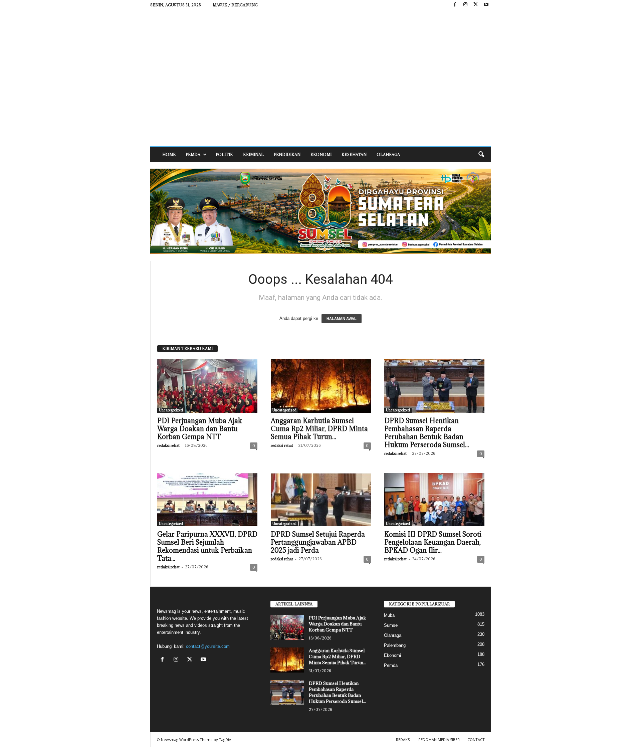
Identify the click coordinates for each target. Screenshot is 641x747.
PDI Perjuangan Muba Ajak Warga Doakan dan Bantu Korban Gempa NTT (199, 428)
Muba (389, 615)
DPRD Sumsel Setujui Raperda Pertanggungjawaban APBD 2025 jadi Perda (318, 542)
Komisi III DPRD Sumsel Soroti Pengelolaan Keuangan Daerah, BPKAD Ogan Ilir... (432, 542)
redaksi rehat (168, 445)
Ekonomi (321, 154)
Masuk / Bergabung (235, 4)
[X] (476, 5)
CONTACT (476, 739)
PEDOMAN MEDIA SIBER (439, 739)
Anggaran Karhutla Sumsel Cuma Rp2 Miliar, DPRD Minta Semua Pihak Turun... (319, 428)
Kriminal (253, 154)
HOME (169, 154)
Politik (224, 154)
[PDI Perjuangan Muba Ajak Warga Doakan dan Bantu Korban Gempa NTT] (207, 386)
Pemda (193, 154)
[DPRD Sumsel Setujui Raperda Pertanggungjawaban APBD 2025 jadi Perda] (321, 499)
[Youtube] (486, 5)
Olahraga (388, 154)
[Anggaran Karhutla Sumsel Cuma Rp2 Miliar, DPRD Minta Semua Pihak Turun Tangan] (321, 386)
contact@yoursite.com (208, 646)
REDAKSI (403, 739)
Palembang (395, 645)
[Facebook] (455, 5)
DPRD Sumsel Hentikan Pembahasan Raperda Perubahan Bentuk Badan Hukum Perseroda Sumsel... (426, 432)
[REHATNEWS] (320, 78)
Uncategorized (171, 410)
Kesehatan (354, 154)
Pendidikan (287, 154)
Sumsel (391, 625)
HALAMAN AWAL (342, 319)
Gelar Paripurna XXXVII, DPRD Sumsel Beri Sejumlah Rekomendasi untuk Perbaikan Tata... (207, 546)
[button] (481, 154)
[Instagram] (465, 5)
